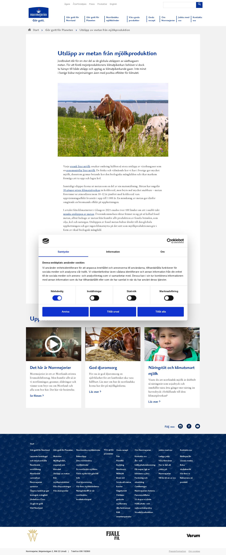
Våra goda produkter (108, 452)
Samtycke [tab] (63, 251)
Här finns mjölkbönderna (87, 487)
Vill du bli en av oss (167, 478)
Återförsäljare (79, 4)
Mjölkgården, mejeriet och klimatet (59, 465)
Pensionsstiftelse (142, 495)
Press (92, 4)
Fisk (118, 457)
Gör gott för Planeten (63, 450)
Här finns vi (185, 474)
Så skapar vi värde (143, 500)
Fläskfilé (120, 461)
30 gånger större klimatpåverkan (81, 190)
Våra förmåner (165, 461)
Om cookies (194, 552)
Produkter (102, 4)
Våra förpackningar (62, 487)
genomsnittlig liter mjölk (80, 170)
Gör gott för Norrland (40, 450)
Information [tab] (113, 251)
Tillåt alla (161, 311)
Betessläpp (81, 457)
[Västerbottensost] (32, 535)
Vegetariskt (121, 491)
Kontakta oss (141, 457)
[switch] (94, 297)
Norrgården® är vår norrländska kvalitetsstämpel (85, 495)
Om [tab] (162, 251)
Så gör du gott (36, 504)
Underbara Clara (37, 500)
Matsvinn (57, 457)
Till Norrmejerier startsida (38, 14)
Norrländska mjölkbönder (88, 450)
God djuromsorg (84, 482)
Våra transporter (60, 491)
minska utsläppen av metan (78, 214)
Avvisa (65, 311)
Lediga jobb (164, 457)
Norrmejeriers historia (145, 491)
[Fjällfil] (113, 535)
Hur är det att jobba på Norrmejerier (165, 469)
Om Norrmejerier (143, 450)
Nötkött (120, 474)
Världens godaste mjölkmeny (121, 499)
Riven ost (120, 478)
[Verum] (193, 535)
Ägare (67, 4)
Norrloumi (121, 469)
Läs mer (94, 392)
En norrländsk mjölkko (86, 469)
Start (32, 444)
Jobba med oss (165, 450)
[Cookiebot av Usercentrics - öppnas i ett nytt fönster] (169, 240)
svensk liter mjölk (80, 166)
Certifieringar (141, 487)
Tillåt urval (113, 311)
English (113, 4)
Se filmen (36, 396)
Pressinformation (177, 552)
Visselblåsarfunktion (144, 512)
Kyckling (120, 465)
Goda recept (122, 450)
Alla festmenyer (123, 508)
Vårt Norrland (36, 508)
